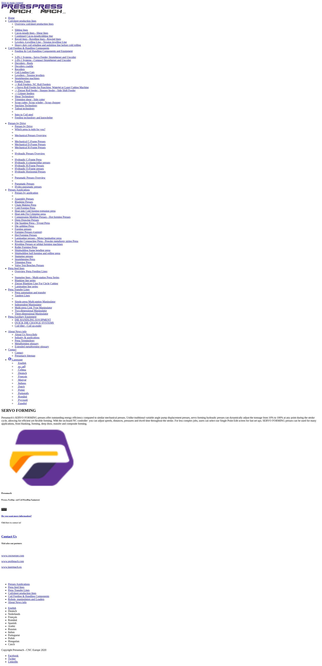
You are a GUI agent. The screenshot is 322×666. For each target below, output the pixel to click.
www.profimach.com (12, 561)
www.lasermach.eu (11, 567)
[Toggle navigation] (64, 13)
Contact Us (9, 536)
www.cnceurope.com (12, 555)
